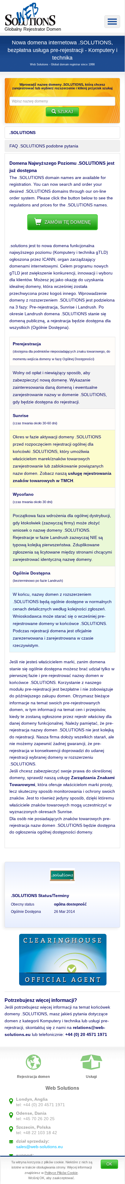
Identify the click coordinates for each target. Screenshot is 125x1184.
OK (109, 1164)
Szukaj (65, 111)
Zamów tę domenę (68, 222)
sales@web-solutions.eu (39, 1146)
